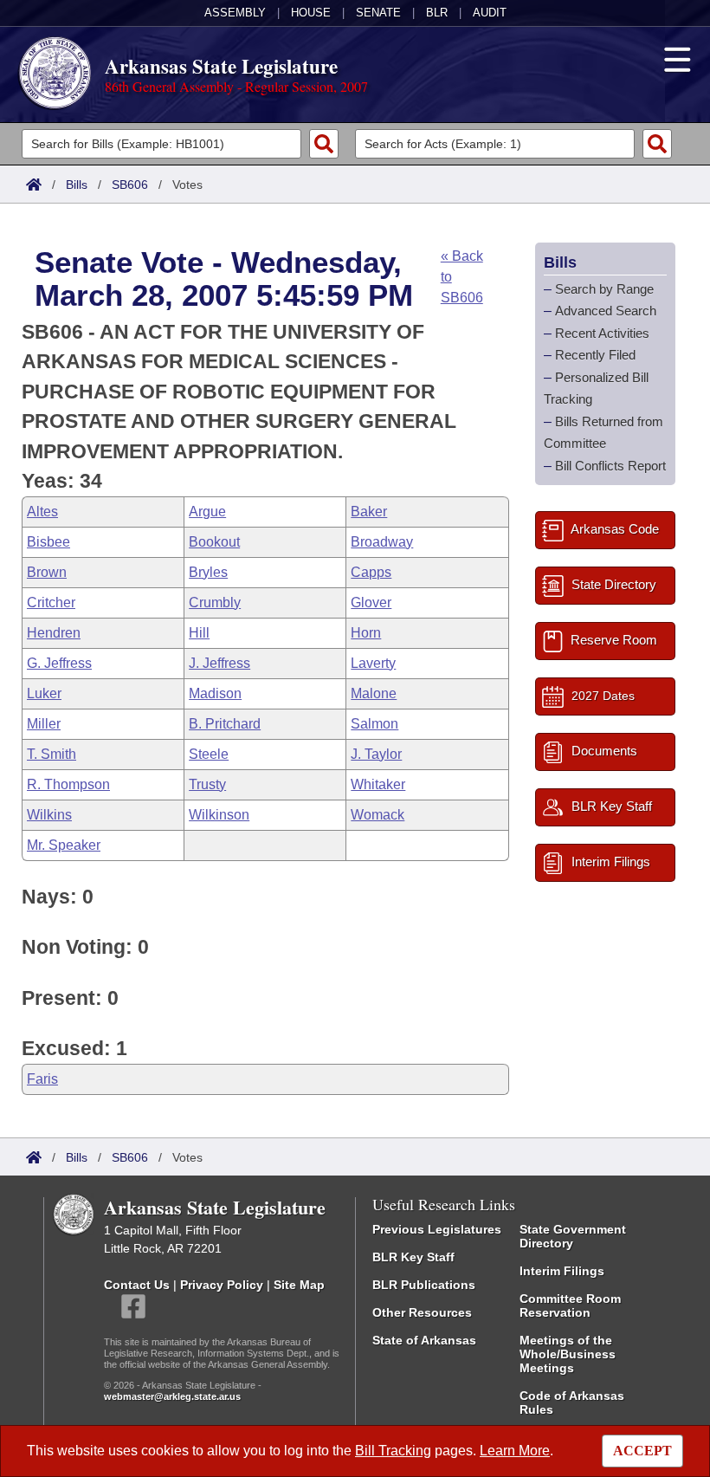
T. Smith (51, 754)
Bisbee (48, 541)
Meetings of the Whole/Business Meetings (568, 1354)
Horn (366, 632)
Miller (44, 723)
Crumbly (215, 602)
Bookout (214, 541)
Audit (490, 12)
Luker (44, 693)
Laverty (373, 663)
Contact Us (137, 1285)
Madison (215, 693)
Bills (76, 184)
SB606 (130, 184)
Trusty (207, 784)
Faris (42, 1079)
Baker (369, 511)
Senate (378, 12)
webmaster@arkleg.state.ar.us (172, 1396)
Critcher (51, 602)
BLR (437, 12)
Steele (209, 754)
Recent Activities (602, 333)
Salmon (374, 723)
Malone (374, 693)
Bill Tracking (393, 1450)
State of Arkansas (424, 1340)
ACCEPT (642, 1450)
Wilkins (49, 814)
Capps (371, 572)
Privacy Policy (221, 1285)
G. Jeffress (59, 663)
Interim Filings (562, 1271)
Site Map (299, 1285)
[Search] (324, 144)
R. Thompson (68, 784)
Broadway (382, 541)
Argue (207, 511)
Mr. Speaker (63, 845)
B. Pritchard (225, 723)
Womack (377, 814)
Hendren (54, 632)
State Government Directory (573, 1236)
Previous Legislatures (436, 1229)
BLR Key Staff (413, 1257)
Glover (371, 602)
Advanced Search (605, 310)
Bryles (208, 572)
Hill (199, 632)
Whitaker (378, 784)
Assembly (235, 12)
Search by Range (604, 289)
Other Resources (422, 1312)
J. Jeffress (219, 663)
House (311, 12)
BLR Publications (423, 1285)
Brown (47, 572)
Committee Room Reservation (570, 1305)
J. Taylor (376, 754)
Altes (42, 511)
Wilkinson (219, 814)
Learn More (515, 1450)
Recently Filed (595, 354)
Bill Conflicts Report (610, 465)
